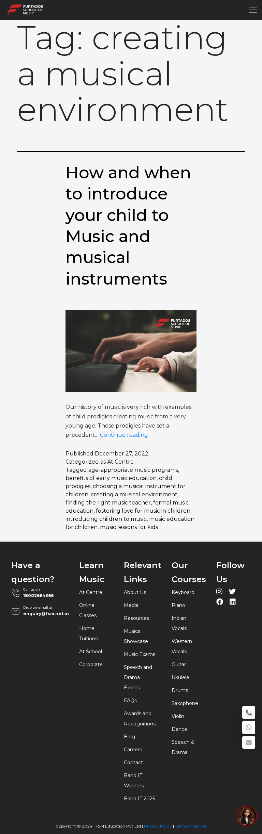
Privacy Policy (158, 826)
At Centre (120, 462)
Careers (133, 750)
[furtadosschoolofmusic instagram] (219, 592)
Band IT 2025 (139, 799)
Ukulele (180, 677)
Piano (178, 605)
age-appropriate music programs (133, 470)
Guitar (179, 664)
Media (131, 605)
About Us (135, 592)
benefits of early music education (111, 478)
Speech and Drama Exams (138, 677)
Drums (180, 690)
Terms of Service (190, 826)
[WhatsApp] (248, 727)
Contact (133, 762)
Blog (129, 737)
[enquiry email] (248, 742)
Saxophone (185, 703)
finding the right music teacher (108, 502)
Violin (178, 716)
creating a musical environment (134, 494)
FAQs (130, 700)
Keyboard (183, 592)
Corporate (91, 664)
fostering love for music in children (143, 511)
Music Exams (139, 654)
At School (90, 651)
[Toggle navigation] (253, 9)
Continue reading (124, 435)
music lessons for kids (129, 527)
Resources (136, 618)
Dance (179, 729)
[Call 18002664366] (248, 712)
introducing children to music (106, 519)
